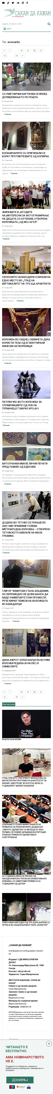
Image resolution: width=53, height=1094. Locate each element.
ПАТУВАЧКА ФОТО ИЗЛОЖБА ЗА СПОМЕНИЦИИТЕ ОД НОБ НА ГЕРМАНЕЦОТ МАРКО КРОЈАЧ (22, 405)
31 (41, 51)
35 (17, 56)
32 (5, 56)
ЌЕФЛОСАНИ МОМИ (11, 739)
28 (21, 51)
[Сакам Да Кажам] (26, 19)
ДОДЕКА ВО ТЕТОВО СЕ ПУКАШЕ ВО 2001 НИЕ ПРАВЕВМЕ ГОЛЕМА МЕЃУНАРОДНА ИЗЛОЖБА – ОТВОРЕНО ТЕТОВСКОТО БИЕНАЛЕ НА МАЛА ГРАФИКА (26, 529)
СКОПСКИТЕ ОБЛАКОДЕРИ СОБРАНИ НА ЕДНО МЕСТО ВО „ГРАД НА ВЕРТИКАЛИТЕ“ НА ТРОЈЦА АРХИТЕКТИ (26, 280)
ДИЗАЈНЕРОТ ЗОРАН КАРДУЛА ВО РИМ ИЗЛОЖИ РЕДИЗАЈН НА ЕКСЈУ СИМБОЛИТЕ (26, 663)
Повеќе (7, 114)
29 (28, 51)
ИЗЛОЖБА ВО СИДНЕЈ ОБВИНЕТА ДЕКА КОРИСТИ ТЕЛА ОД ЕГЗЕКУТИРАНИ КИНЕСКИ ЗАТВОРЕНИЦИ (26, 343)
